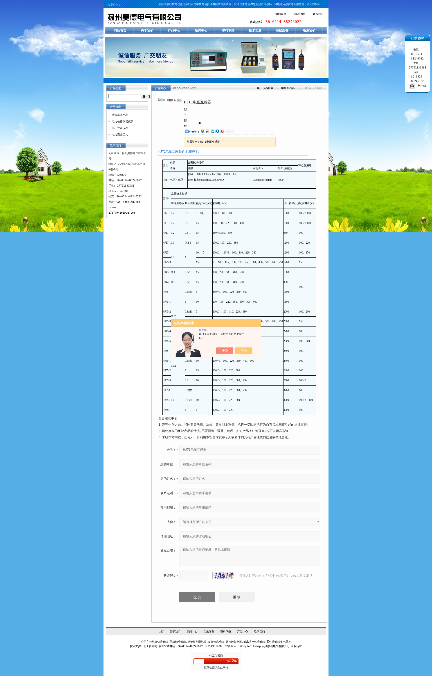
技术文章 (255, 30)
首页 (161, 631)
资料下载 (228, 30)
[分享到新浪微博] (207, 131)
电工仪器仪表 (120, 128)
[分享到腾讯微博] (212, 131)
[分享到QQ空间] (202, 131)
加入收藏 (299, 14)
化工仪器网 (216, 655)
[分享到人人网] (217, 131)
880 (200, 123)
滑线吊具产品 (120, 114)
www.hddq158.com (128, 201)
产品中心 (174, 30)
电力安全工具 (120, 134)
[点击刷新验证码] (223, 575)
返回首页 (280, 14)
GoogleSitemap (250, 646)
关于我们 (147, 30)
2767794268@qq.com (121, 212)
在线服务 (282, 30)
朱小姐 (420, 85)
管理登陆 (164, 646)
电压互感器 (288, 88)
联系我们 (318, 14)
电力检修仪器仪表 (122, 121)
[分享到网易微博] (222, 131)
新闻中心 (201, 30)
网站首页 (120, 30)
